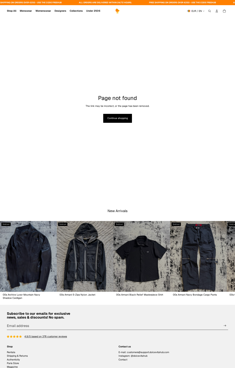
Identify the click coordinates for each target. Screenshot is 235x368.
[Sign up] (225, 325)
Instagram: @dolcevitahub (133, 355)
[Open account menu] (217, 11)
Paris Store (13, 363)
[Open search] (209, 11)
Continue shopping (117, 118)
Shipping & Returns (17, 355)
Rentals (11, 352)
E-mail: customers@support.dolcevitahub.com (144, 352)
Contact (123, 359)
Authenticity (13, 359)
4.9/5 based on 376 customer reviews (45, 336)
